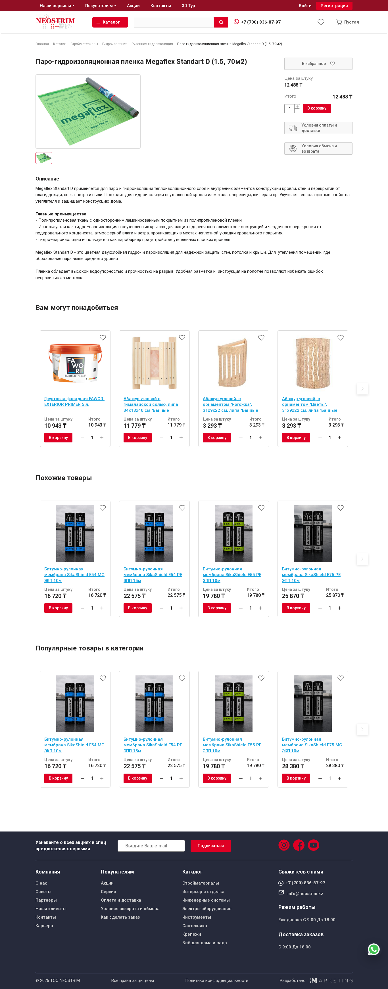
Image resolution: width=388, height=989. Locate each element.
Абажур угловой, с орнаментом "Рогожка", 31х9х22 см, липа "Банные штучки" (230, 405)
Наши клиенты (51, 908)
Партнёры (46, 900)
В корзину (316, 108)
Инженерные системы (206, 900)
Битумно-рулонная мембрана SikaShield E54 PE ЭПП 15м (153, 574)
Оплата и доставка (121, 900)
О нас (41, 883)
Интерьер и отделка (203, 891)
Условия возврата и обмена (130, 908)
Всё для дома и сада (204, 942)
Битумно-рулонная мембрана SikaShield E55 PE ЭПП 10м (232, 574)
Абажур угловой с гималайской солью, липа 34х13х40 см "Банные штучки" (151, 405)
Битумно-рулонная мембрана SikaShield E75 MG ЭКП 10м (312, 745)
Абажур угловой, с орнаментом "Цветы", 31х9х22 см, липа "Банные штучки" (309, 405)
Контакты (46, 917)
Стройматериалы (200, 883)
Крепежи (191, 934)
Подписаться (211, 845)
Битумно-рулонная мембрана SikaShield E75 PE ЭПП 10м (311, 574)
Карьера (44, 925)
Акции (107, 883)
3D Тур (188, 5)
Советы (43, 891)
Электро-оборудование (206, 908)
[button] (362, 388)
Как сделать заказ (120, 917)
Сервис (108, 891)
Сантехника (194, 925)
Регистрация (334, 5)
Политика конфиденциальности (216, 980)
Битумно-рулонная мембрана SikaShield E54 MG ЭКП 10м (74, 574)
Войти (305, 5)
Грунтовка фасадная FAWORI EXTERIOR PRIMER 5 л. (74, 401)
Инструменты (196, 917)
